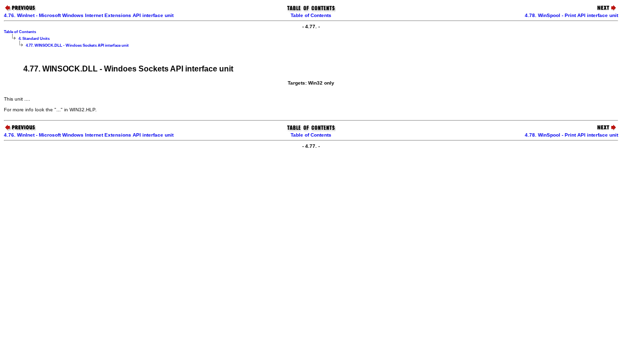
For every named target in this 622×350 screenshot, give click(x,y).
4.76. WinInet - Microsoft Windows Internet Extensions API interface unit (88, 15)
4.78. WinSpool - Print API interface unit (571, 15)
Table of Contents (311, 15)
